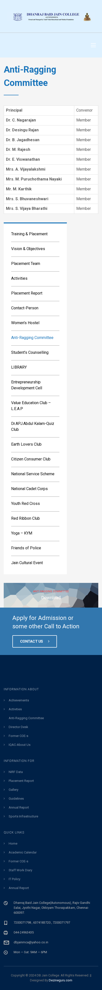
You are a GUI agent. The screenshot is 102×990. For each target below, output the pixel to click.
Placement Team (25, 263)
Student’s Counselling (30, 352)
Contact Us (32, 641)
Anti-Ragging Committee (32, 337)
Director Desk (18, 727)
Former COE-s (18, 736)
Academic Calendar (23, 852)
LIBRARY (19, 367)
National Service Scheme (32, 474)
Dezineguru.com (60, 980)
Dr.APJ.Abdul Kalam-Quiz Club (32, 426)
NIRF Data (16, 772)
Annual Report (19, 807)
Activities (19, 278)
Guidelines (16, 798)
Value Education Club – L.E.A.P (31, 405)
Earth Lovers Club (26, 444)
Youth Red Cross (25, 503)
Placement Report (26, 293)
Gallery (13, 790)
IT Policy (14, 879)
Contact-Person (24, 308)
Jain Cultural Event (27, 562)
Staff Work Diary (20, 870)
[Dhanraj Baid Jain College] (51, 16)
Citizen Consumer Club (31, 459)
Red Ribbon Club (25, 518)
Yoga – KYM (21, 533)
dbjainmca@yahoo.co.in (31, 942)
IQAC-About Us (19, 745)
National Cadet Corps (29, 488)
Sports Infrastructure (23, 816)
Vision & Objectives (28, 248)
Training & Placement (29, 234)
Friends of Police (26, 548)
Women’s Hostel (25, 322)
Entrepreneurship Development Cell (26, 385)
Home (13, 843)
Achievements (19, 700)
